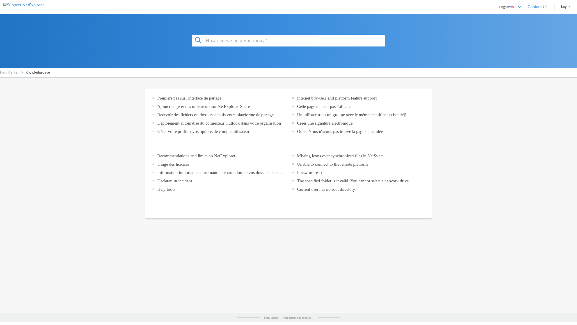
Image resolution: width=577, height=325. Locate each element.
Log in (565, 7)
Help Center (9, 72)
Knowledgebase (37, 72)
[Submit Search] (198, 40)
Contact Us (537, 7)
